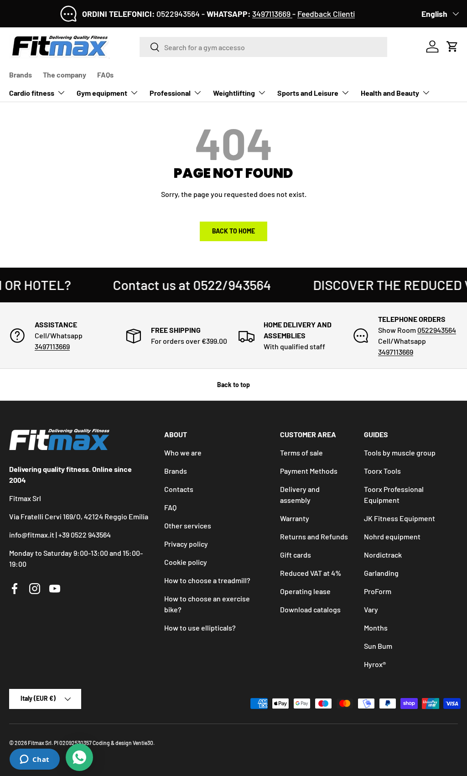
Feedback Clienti (326, 14)
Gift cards (295, 554)
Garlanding (381, 573)
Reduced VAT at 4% (310, 573)
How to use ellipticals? (200, 627)
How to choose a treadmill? (207, 580)
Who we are (183, 452)
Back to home (233, 231)
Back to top (233, 384)
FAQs (105, 74)
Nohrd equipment (392, 536)
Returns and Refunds (314, 536)
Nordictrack (383, 554)
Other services (187, 525)
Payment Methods (308, 470)
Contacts (178, 489)
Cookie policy (185, 562)
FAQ (170, 507)
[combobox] (263, 47)
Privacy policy (186, 543)
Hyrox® (375, 664)
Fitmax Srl (40, 743)
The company (64, 74)
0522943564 (436, 330)
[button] (452, 46)
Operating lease (305, 591)
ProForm (377, 591)
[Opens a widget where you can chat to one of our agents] (34, 760)
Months (376, 627)
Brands (20, 74)
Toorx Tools (382, 470)
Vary (371, 609)
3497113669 (272, 14)
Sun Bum (378, 645)
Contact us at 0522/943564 (183, 285)
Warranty (294, 518)
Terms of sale (301, 452)
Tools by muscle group (400, 452)
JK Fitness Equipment (399, 518)
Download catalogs (310, 609)
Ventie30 (143, 743)
